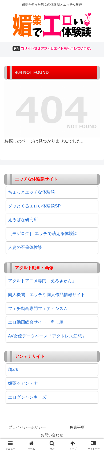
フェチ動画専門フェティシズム (38, 308)
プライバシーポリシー (27, 427)
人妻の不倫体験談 (25, 247)
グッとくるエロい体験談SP (34, 206)
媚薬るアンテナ (23, 383)
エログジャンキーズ (27, 397)
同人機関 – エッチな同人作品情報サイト (46, 294)
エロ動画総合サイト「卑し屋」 (38, 322)
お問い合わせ (52, 435)
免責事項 (77, 427)
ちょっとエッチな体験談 (31, 192)
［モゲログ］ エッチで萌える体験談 (42, 233)
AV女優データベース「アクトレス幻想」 (47, 336)
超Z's (13, 369)
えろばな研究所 (23, 219)
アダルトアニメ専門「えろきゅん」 (42, 280)
